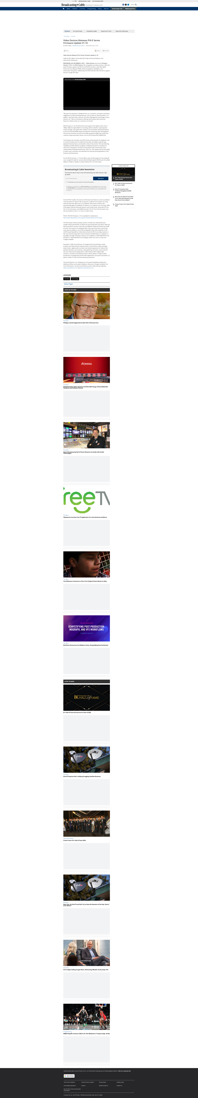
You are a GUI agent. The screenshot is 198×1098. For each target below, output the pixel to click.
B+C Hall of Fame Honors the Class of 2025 (123, 178)
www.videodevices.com (87, 268)
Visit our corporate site (124, 1071)
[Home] (63, 8)
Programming (92, 9)
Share (67, 50)
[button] (134, 4)
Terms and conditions (69, 1082)
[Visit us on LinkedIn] (128, 5)
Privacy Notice (71, 187)
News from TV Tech (106, 31)
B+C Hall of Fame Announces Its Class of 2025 (123, 184)
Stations (74, 9)
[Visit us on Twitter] (126, 5)
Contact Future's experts (87, 1082)
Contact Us (119, 1085)
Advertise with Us (103, 1085)
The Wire (73, 36)
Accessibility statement (70, 1085)
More (105, 9)
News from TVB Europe (122, 31)
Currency (82, 9)
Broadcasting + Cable (84, 1)
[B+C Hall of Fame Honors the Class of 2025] (123, 174)
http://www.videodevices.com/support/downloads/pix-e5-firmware (82, 218)
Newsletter (106, 50)
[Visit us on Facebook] (123, 5)
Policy (100, 9)
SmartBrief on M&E (92, 31)
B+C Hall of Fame (77, 31)
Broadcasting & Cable (78, 45)
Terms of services (85, 186)
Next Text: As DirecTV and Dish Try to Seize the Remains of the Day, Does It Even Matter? (124, 198)
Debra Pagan (68, 45)
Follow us (99, 50)
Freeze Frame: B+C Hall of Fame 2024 (124, 205)
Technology (66, 36)
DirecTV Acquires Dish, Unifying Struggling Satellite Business (123, 191)
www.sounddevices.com (70, 268)
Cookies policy (120, 1082)
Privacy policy (102, 1082)
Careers (83, 1085)
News (68, 9)
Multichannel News (97, 1)
